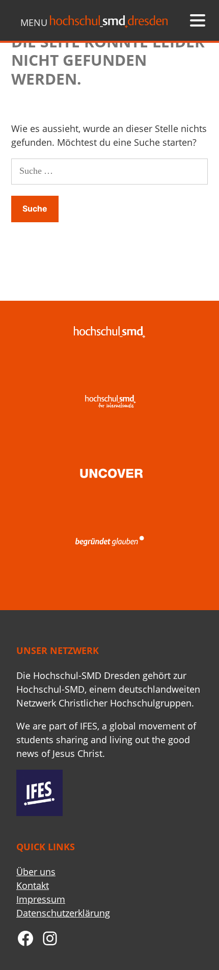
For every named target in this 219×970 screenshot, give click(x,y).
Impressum (40, 899)
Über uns (36, 872)
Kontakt (32, 885)
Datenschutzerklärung (63, 913)
